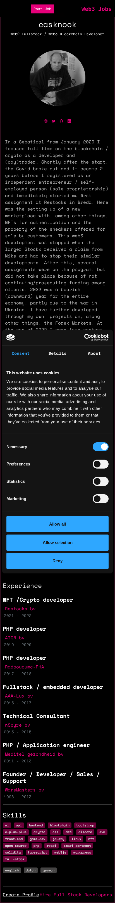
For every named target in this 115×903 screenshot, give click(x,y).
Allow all (57, 524)
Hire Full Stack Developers (76, 894)
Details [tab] (57, 353)
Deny (57, 560)
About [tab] (94, 353)
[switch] (101, 464)
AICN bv (15, 637)
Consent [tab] (21, 353)
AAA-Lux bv (19, 695)
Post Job (42, 8)
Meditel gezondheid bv (34, 754)
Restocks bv (20, 608)
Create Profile (21, 894)
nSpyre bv (17, 725)
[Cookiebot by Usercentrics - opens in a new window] (84, 337)
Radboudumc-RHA (24, 666)
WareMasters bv (24, 789)
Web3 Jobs (97, 9)
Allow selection (58, 542)
